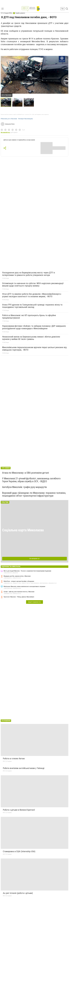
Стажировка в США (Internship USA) (19, 851)
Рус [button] (62, 8)
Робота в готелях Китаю (14, 758)
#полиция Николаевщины (25, 119)
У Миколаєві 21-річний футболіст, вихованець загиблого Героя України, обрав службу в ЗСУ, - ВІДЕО (31, 480)
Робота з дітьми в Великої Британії (19, 810)
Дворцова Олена (9, 124)
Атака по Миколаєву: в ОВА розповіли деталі (25, 472)
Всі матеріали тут (34, 558)
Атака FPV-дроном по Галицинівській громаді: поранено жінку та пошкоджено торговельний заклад (32, 305)
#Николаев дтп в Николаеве (9, 119)
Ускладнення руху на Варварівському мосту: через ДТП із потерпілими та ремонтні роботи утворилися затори (28, 273)
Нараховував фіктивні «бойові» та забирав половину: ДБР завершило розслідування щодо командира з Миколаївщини (34, 327)
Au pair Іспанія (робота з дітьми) (18, 893)
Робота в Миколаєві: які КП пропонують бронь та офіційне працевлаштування (29, 316)
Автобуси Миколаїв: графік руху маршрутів (24, 487)
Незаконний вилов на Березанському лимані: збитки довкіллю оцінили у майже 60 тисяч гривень (31, 337)
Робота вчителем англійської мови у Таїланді (23, 768)
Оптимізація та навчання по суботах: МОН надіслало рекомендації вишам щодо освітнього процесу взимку (32, 284)
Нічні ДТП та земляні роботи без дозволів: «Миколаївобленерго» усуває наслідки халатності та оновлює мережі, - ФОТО (31, 295)
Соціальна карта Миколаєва (23, 530)
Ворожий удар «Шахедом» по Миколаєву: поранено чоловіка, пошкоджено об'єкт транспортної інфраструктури (34, 494)
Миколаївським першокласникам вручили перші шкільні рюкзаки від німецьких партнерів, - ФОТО (34, 348)
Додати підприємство (34, 602)
